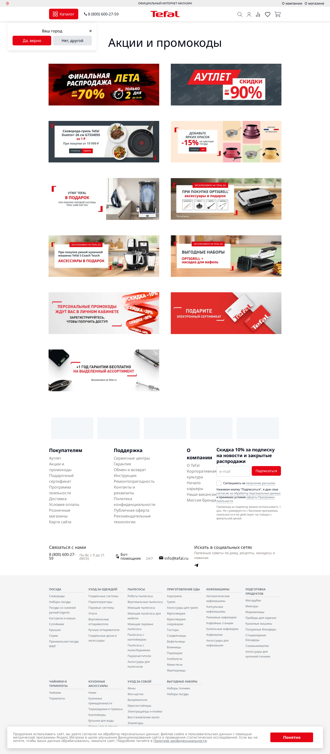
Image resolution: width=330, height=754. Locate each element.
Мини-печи (174, 665)
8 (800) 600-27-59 (103, 14)
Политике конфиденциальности (180, 740)
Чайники (55, 693)
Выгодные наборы (182, 681)
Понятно (292, 737)
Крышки (55, 630)
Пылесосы (136, 589)
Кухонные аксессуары (98, 683)
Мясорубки (253, 600)
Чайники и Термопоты (58, 683)
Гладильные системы (103, 596)
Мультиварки (176, 613)
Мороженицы (254, 612)
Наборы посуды (60, 602)
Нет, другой (72, 40)
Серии (53, 636)
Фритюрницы (176, 670)
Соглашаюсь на (249, 483)
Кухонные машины (258, 623)
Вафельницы (176, 641)
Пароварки (174, 653)
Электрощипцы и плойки (145, 711)
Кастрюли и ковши (62, 618)
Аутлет (55, 458)
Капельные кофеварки (222, 629)
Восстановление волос (144, 717)
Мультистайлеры (139, 706)
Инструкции (125, 475)
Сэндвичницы (176, 636)
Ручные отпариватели (103, 630)
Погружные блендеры (260, 629)
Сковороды (57, 596)
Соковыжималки (257, 646)
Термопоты (57, 698)
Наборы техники (178, 688)
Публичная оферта (131, 510)
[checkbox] (218, 483)
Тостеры (173, 630)
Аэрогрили (174, 596)
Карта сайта (60, 521)
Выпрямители (137, 700)
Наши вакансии (201, 494)
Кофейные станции (219, 623)
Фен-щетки (135, 694)
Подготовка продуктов (255, 591)
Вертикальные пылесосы (145, 602)
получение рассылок (260, 483)
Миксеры (251, 606)
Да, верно (32, 40)
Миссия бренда (201, 500)
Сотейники (56, 624)
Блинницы (174, 647)
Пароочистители (139, 656)
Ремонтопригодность (134, 481)
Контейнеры (97, 715)
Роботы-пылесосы (140, 596)
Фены (132, 688)
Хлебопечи (174, 659)
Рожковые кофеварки (221, 617)
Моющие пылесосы (141, 608)
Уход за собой (139, 681)
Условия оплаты (64, 504)
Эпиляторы (135, 723)
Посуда (55, 589)
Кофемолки (214, 635)
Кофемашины (218, 589)
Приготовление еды (183, 589)
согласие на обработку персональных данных (248, 493)
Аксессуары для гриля (182, 608)
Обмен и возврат (130, 469)
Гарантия (122, 464)
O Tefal (193, 465)
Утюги (92, 613)
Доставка (58, 498)
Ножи (92, 693)
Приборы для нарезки (260, 618)
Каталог (67, 14)
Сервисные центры (132, 458)
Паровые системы (101, 608)
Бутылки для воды (101, 721)
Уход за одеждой (102, 589)
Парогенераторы (100, 602)
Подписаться (266, 470)
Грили (171, 602)
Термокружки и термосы (105, 709)
